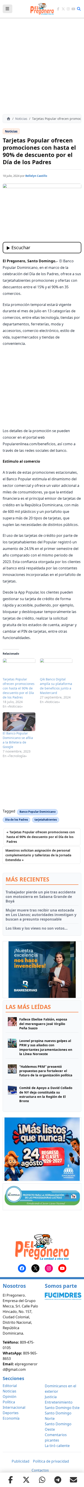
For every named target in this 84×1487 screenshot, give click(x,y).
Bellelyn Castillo (36, 176)
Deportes (11, 1412)
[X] (63, 9)
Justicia (51, 1396)
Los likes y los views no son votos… (37, 928)
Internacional (14, 1407)
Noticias (21, 118)
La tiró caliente (57, 1445)
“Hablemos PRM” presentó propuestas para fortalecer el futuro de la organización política (45, 1070)
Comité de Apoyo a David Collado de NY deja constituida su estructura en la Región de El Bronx (45, 1094)
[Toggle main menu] (7, 9)
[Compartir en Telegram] (58, 1480)
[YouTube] (73, 9)
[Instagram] (68, 9)
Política (9, 1401)
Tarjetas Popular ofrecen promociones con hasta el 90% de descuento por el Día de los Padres (18, 688)
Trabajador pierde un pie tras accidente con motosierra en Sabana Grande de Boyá (40, 896)
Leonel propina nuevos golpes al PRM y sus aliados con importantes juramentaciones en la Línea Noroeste (45, 1047)
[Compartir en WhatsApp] (42, 1480)
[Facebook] (58, 9)
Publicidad (20, 1461)
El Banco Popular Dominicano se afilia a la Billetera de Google (18, 740)
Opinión (9, 1396)
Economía (11, 1418)
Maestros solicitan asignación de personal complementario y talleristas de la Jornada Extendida (38, 855)
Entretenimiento (59, 1402)
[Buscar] (78, 9)
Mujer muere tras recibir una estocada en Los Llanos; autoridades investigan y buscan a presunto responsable (41, 914)
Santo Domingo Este (62, 1407)
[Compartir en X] (26, 1480)
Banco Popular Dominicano (37, 812)
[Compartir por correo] (73, 1480)
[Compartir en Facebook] (10, 1480)
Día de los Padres (16, 820)
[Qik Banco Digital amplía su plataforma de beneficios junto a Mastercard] (56, 667)
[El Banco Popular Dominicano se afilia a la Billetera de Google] (19, 721)
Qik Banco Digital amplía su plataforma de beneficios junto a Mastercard (56, 686)
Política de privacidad (51, 1461)
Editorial (10, 1385)
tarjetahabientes (45, 820)
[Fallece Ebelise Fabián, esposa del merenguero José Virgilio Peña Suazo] (12, 1023)
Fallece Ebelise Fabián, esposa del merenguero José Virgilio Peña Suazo (43, 1023)
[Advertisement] (42, 66)
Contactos (40, 1470)
